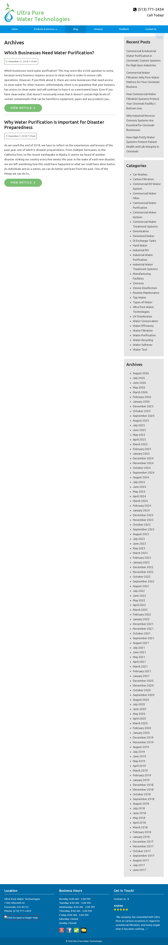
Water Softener (142, 344)
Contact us (120, 899)
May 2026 (139, 387)
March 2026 (140, 392)
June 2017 (139, 869)
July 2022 (139, 590)
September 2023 (143, 529)
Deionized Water (143, 235)
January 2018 (141, 836)
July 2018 (139, 808)
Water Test (140, 349)
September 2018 (143, 799)
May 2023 (139, 548)
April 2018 (139, 822)
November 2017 (143, 846)
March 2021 (140, 666)
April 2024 (139, 496)
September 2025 (143, 415)
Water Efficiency (143, 325)
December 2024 (143, 458)
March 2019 (140, 770)
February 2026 (142, 396)
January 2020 (141, 732)
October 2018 (142, 794)
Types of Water (142, 302)
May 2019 (139, 761)
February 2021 (142, 671)
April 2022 (139, 604)
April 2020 (139, 718)
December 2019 (143, 737)
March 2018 (140, 827)
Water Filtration (143, 330)
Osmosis (138, 283)
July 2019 (139, 751)
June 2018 (139, 813)
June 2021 (139, 652)
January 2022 (141, 619)
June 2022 (139, 595)
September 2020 (143, 694)
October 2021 (142, 633)
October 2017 (142, 851)
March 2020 (140, 723)
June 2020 (139, 709)
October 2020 (142, 690)
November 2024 (143, 463)
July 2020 (139, 704)
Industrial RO (141, 250)
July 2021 (139, 647)
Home (15, 29)
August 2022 (141, 586)
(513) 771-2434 (150, 9)
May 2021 (139, 656)
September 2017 (143, 855)
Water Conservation (145, 321)
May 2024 (139, 491)
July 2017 (139, 865)
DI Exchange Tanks (144, 240)
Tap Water (139, 297)
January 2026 (141, 401)
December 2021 (143, 623)
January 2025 (141, 453)
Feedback (124, 29)
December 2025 (143, 406)
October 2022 (142, 576)
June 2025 (139, 430)
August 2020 (141, 699)
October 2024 (142, 467)
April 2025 (139, 439)
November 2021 (143, 628)
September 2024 (143, 472)
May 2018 (139, 817)
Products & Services (44, 29)
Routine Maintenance (146, 292)
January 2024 (141, 510)
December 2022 (143, 567)
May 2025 (139, 434)
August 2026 (141, 373)
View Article (21, 107)
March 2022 (140, 609)
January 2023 (141, 562)
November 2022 (143, 571)
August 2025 (141, 420)
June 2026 (139, 382)
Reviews (98, 29)
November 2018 (143, 789)
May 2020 (139, 713)
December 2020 (143, 680)
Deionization (141, 231)
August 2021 (141, 642)
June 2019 (139, 756)
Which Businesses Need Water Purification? (49, 52)
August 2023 (141, 534)
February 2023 (142, 557)
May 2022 (139, 600)
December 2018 (143, 784)
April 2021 (139, 661)
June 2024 (139, 486)
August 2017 (141, 860)
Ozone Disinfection (145, 287)
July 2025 (139, 425)
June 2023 (139, 543)
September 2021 (143, 638)
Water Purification (144, 335)
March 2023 (140, 552)
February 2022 (142, 614)
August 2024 (141, 477)
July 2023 (139, 538)
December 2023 (143, 515)
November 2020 (143, 685)
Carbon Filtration (143, 179)
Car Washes (140, 174)
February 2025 (142, 448)
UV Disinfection (142, 316)
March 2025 (140, 444)
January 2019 (141, 780)
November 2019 (143, 742)
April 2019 (139, 765)
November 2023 (143, 519)
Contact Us (150, 29)
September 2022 (143, 581)
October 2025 (142, 411)
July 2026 (139, 377)
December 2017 (143, 841)
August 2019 (141, 746)
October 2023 (142, 524)
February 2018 (142, 832)
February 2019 (142, 775)
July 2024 (139, 482)
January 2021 (141, 675)
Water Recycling (143, 340)
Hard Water (140, 245)
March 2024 (140, 500)
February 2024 (142, 505)
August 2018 (141, 803)
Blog (75, 29)
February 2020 (142, 727)
